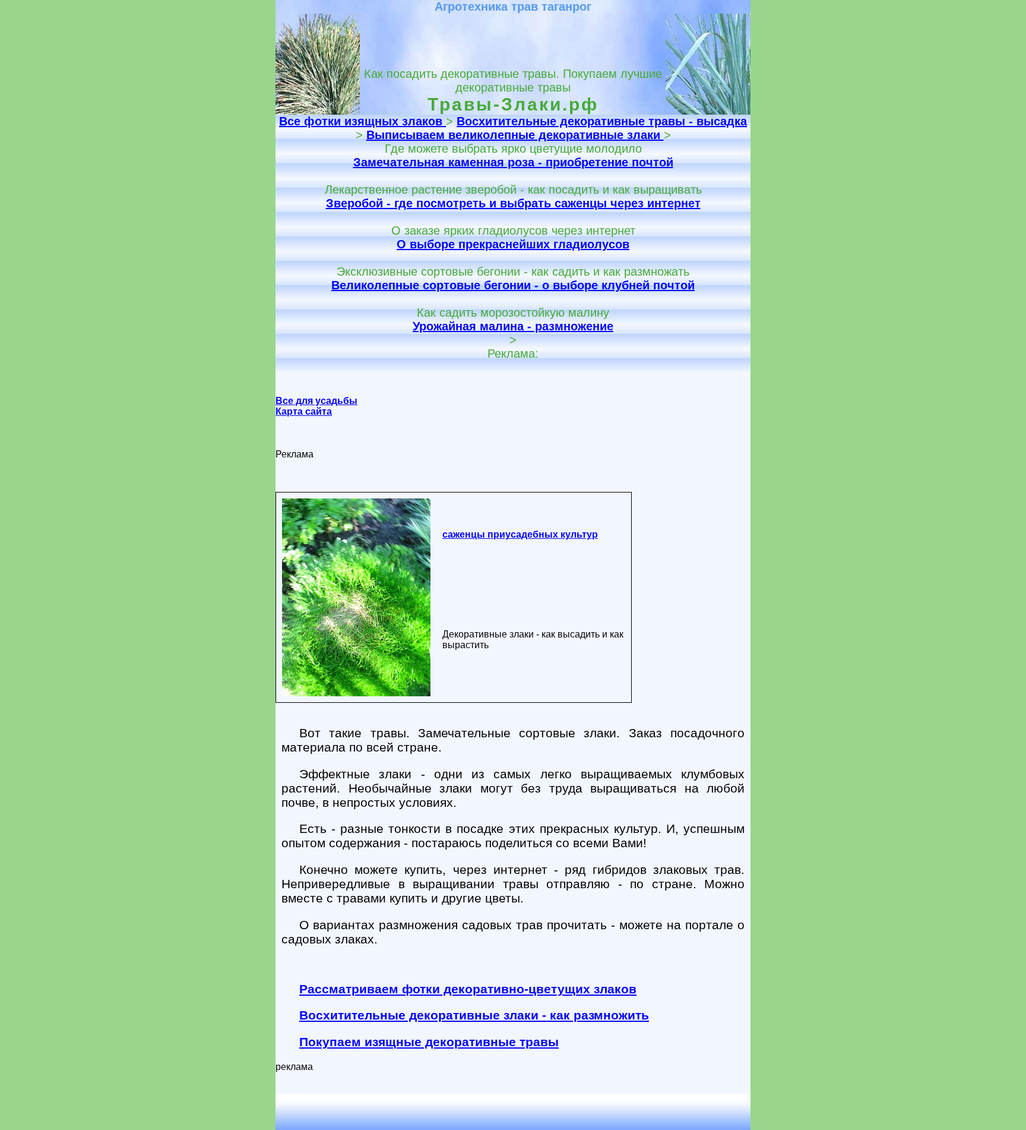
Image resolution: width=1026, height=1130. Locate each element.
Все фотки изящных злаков (362, 121)
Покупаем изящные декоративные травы (429, 1042)
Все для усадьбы (316, 401)
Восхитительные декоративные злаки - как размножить (474, 1015)
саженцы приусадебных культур (520, 534)
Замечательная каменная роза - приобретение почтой (513, 162)
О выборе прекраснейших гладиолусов (513, 244)
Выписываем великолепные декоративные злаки (515, 134)
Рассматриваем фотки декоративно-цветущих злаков (467, 989)
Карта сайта (304, 411)
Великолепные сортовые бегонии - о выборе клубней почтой (513, 285)
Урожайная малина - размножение (513, 326)
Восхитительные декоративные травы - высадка (602, 121)
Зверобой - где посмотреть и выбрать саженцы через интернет (513, 203)
